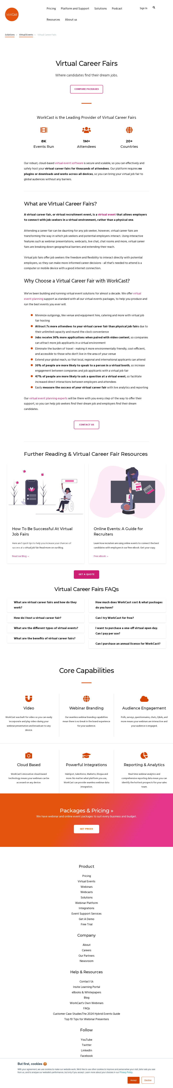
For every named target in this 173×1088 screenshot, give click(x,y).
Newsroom (86, 961)
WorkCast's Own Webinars (86, 1003)
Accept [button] (133, 1080)
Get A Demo (86, 919)
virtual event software (69, 163)
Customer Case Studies (67, 1013)
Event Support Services (86, 913)
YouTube (86, 1039)
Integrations (86, 908)
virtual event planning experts (48, 398)
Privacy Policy (126, 1072)
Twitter (86, 1045)
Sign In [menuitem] (143, 8)
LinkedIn (86, 1050)
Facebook (86, 1056)
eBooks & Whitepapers (86, 992)
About (87, 945)
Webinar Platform (86, 903)
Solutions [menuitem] (100, 8)
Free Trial (86, 924)
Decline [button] (148, 1080)
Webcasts (86, 892)
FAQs (86, 1008)
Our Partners (86, 955)
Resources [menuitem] (53, 19)
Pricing (86, 876)
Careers (86, 950)
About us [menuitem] (71, 19)
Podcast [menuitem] (117, 8)
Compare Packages (86, 89)
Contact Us (86, 425)
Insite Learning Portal (86, 987)
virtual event (107, 214)
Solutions (10, 35)
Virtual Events (26, 35)
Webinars (87, 887)
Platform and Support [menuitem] (75, 8)
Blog (86, 997)
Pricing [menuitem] (51, 8)
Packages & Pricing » (86, 810)
